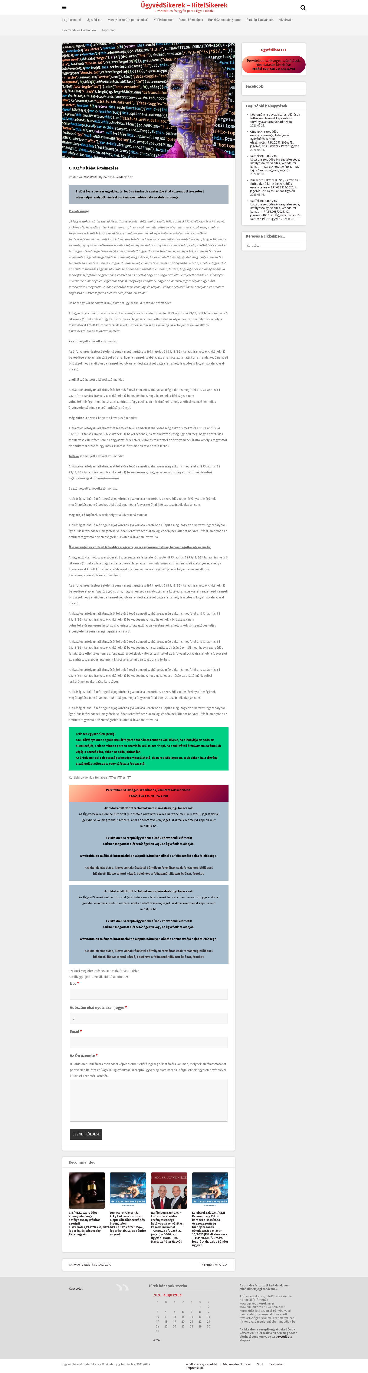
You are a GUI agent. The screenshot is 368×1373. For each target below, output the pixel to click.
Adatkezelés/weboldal (201, 1364)
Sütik (260, 1364)
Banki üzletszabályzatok (224, 19)
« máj (156, 1340)
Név (74, 983)
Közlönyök (285, 19)
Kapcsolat (108, 30)
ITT (110, 777)
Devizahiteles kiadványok (79, 30)
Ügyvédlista (94, 19)
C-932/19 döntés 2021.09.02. (90, 1265)
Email (76, 1031)
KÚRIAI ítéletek (163, 19)
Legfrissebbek (72, 19)
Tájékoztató (277, 1364)
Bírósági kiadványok (260, 19)
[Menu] (64, 7)
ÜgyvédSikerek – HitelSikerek (184, 5)
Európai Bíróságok (191, 19)
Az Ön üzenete (84, 1055)
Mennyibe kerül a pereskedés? (128, 19)
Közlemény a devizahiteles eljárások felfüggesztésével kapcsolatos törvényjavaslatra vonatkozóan (275, 118)
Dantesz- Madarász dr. (118, 177)
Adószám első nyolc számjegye (98, 1007)
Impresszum (195, 1368)
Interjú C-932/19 (213, 1265)
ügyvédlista (284, 1337)
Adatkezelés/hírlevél (237, 1364)
